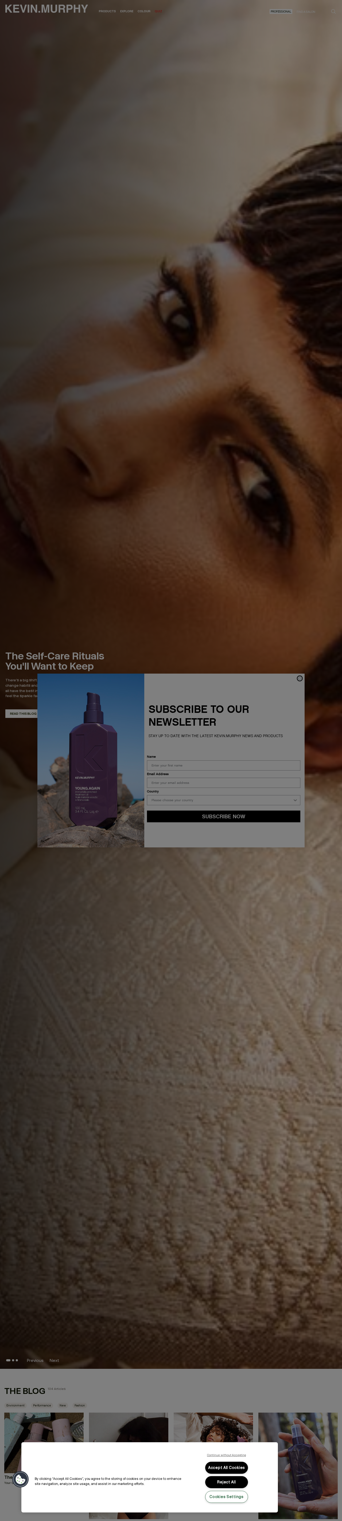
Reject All (226, 1482)
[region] (149, 1477)
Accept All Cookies (226, 1467)
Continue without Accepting (226, 1455)
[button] (20, 1479)
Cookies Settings (226, 1496)
